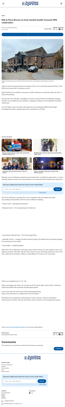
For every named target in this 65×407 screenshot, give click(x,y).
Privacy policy (5, 368)
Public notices (5, 371)
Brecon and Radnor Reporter (10, 27)
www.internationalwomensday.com (16, 327)
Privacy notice (42, 192)
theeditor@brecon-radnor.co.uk (13, 403)
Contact (3, 366)
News (3, 15)
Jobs (2, 370)
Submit (58, 189)
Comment (58, 348)
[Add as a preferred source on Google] (48, 29)
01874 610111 (10, 401)
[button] (3, 4)
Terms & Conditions (6, 365)
